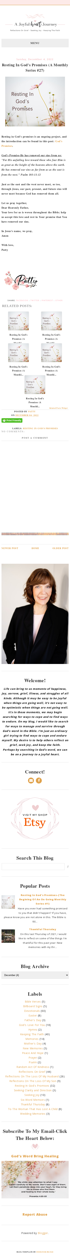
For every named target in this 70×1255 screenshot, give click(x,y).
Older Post (60, 548)
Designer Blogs (44, 1252)
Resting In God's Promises (40, 428)
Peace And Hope (33, 1053)
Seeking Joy (32, 1095)
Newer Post (9, 548)
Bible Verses (33, 1001)
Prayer (33, 1057)
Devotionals (32, 1011)
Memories (32, 1039)
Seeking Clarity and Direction (33, 1090)
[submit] (68, 866)
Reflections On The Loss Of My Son (32, 1081)
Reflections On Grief (32, 1071)
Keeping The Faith (32, 1034)
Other (59, 301)
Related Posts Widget (58, 408)
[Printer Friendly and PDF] (24, 422)
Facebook (22, 301)
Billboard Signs (33, 1006)
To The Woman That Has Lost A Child (33, 1109)
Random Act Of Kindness (32, 1067)
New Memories (33, 1048)
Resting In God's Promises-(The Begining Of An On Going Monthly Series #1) (42, 899)
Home (35, 548)
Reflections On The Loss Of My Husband (32, 1076)
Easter (33, 1015)
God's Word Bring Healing (35, 1156)
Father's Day (32, 1020)
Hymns (32, 1029)
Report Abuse (35, 1214)
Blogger (43, 1233)
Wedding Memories (33, 1113)
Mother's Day (33, 1043)
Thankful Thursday (42, 929)
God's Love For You (32, 1025)
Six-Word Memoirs (33, 1099)
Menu (35, 43)
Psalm (33, 1062)
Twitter (34, 301)
